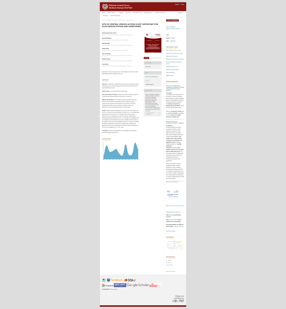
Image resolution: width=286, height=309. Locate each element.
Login (182, 4)
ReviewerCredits (172, 219)
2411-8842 (172, 38)
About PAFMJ (111, 12)
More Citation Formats (150, 113)
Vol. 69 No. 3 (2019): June (118, 20)
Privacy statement (170, 271)
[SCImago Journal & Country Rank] (175, 205)
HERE (170, 215)
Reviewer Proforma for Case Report (175, 59)
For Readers (169, 260)
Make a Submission (172, 20)
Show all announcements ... (172, 182)
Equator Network (178, 226)
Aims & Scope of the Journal (173, 50)
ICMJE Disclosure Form (172, 66)
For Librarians (169, 265)
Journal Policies (160, 12)
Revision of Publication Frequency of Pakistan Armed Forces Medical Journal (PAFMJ (175, 88)
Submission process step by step (174, 53)
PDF (147, 58)
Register (177, 4)
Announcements (115, 15)
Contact (105, 15)
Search (180, 12)
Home (103, 12)
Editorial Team (137, 12)
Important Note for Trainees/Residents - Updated (175, 122)
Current (120, 12)
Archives (128, 12)
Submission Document (172, 56)
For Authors (169, 262)
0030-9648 (172, 41)
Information (148, 12)
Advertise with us (170, 231)
